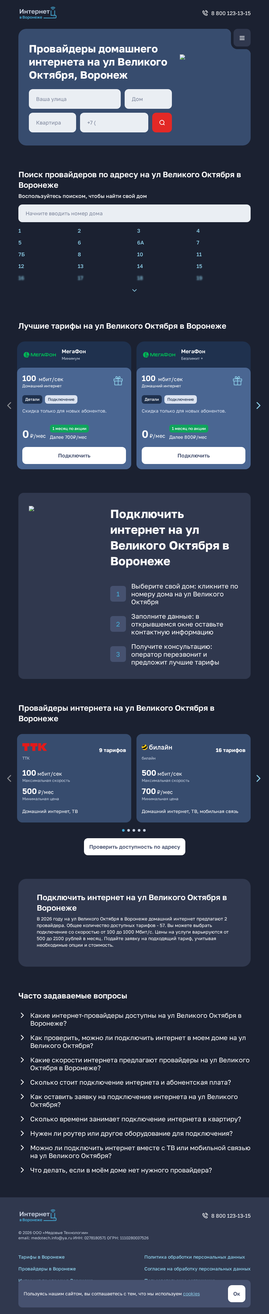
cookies (191, 1293)
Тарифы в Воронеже (41, 1257)
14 (140, 266)
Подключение (61, 399)
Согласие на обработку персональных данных (197, 1268)
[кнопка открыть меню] (242, 38)
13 (81, 266)
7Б (21, 254)
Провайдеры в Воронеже (47, 1268)
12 (21, 266)
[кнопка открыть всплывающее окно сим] (118, 381)
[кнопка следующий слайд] (258, 405)
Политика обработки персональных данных (194, 1257)
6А (140, 242)
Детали (32, 399)
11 (199, 254)
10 (140, 254)
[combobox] (75, 99)
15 (199, 266)
